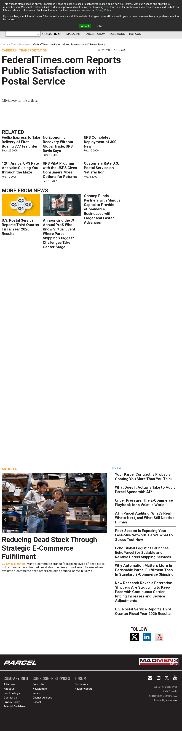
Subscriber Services (51, 678)
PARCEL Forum (95, 34)
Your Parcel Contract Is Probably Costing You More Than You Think (144, 476)
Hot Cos (135, 34)
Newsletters (40, 688)
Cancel (37, 702)
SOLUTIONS (117, 34)
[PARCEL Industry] (20, 662)
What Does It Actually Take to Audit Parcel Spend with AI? (145, 489)
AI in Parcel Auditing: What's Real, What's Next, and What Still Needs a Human (145, 517)
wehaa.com (172, 700)
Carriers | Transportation (24, 50)
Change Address (42, 697)
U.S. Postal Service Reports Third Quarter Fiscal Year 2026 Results (20, 227)
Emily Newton (15, 564)
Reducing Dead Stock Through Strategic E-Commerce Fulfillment (49, 548)
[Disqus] (63, 303)
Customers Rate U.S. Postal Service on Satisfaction (101, 167)
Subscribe (38, 684)
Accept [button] (85, 26)
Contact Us (10, 697)
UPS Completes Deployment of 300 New (100, 141)
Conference (82, 684)
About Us (9, 688)
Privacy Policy (103, 10)
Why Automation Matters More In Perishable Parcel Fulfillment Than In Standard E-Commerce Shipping (144, 570)
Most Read (116, 468)
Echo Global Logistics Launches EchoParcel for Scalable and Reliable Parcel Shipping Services (143, 552)
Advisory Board (83, 688)
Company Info (16, 678)
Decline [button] (99, 26)
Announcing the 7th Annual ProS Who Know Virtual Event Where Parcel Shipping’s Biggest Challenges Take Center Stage (60, 233)
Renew (37, 693)
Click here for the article (19, 100)
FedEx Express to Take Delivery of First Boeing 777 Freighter (21, 141)
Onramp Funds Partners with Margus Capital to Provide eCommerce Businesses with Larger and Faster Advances (102, 209)
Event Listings (12, 693)
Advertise (9, 684)
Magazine (73, 34)
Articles (9, 469)
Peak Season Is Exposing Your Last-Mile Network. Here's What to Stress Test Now (144, 535)
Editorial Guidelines (15, 706)
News (40, 190)
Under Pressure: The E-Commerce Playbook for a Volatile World (144, 502)
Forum (80, 678)
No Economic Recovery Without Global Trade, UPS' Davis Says (58, 144)
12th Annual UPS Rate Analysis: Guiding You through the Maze (20, 167)
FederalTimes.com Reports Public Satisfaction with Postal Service (61, 70)
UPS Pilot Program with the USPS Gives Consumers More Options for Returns (60, 170)
